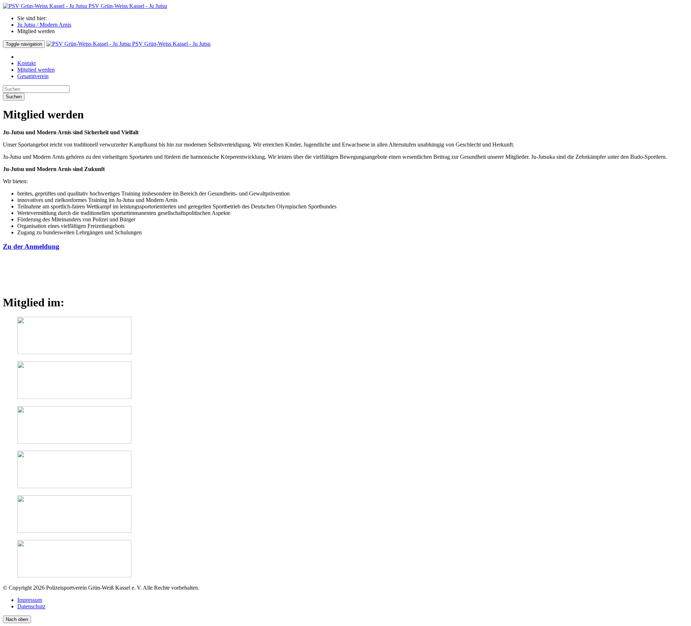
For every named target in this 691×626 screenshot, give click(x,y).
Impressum (29, 600)
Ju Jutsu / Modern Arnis (44, 25)
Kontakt (26, 63)
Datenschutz (31, 606)
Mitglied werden (36, 70)
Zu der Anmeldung (31, 246)
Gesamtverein (33, 76)
